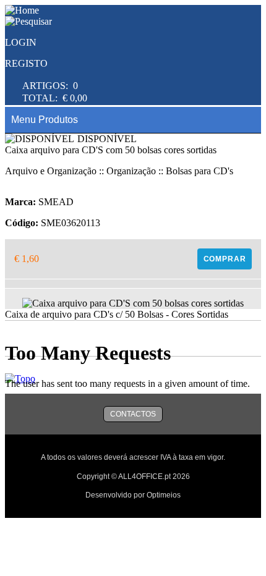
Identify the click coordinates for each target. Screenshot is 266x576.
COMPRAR (225, 259)
